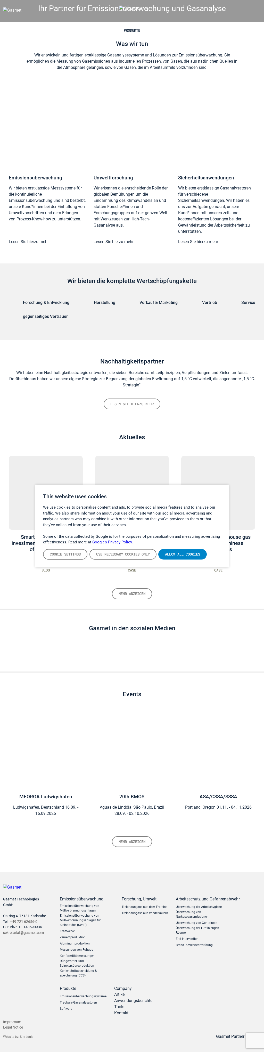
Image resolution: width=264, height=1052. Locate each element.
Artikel (120, 994)
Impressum (12, 1022)
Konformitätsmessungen (77, 956)
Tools (119, 1006)
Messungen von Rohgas (76, 949)
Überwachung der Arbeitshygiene (199, 907)
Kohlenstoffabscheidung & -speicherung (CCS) (79, 973)
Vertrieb (209, 302)
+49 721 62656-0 (23, 922)
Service (248, 302)
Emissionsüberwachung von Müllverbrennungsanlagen (79, 908)
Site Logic (26, 1037)
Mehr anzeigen (132, 593)
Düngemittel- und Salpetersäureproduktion (77, 963)
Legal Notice (13, 1027)
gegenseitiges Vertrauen (46, 316)
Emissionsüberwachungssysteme (83, 996)
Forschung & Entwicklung (46, 302)
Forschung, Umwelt (139, 899)
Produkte (132, 30)
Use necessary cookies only (123, 554)
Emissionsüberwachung (81, 899)
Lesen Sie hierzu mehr (29, 241)
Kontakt (121, 1012)
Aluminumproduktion (75, 943)
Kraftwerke (67, 931)
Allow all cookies (182, 554)
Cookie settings (65, 554)
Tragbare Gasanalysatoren (78, 1002)
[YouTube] (137, 651)
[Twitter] (116, 651)
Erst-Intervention (187, 939)
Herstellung (104, 302)
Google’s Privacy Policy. (112, 542)
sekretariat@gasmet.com (23, 933)
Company (123, 988)
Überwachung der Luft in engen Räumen (197, 930)
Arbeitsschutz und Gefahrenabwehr (203, 899)
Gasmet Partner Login (236, 1036)
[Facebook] (148, 651)
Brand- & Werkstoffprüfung (194, 945)
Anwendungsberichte (133, 1000)
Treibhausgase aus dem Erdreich (144, 907)
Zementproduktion (73, 937)
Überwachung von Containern (196, 923)
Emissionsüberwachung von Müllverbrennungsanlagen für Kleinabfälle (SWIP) (80, 920)
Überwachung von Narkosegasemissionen (192, 914)
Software (66, 1008)
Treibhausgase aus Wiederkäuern (145, 913)
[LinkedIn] (126, 651)
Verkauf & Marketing (158, 302)
